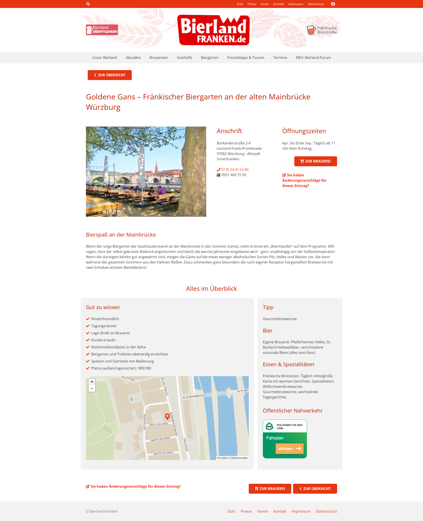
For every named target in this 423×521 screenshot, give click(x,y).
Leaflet (223, 457)
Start (240, 4)
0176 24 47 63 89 (234, 169)
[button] (88, 4)
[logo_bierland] (103, 29)
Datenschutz (316, 4)
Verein (265, 4)
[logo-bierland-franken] (213, 30)
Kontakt (278, 4)
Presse (252, 4)
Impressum (295, 4)
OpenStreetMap (239, 457)
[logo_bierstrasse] (321, 29)
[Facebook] (333, 4)
